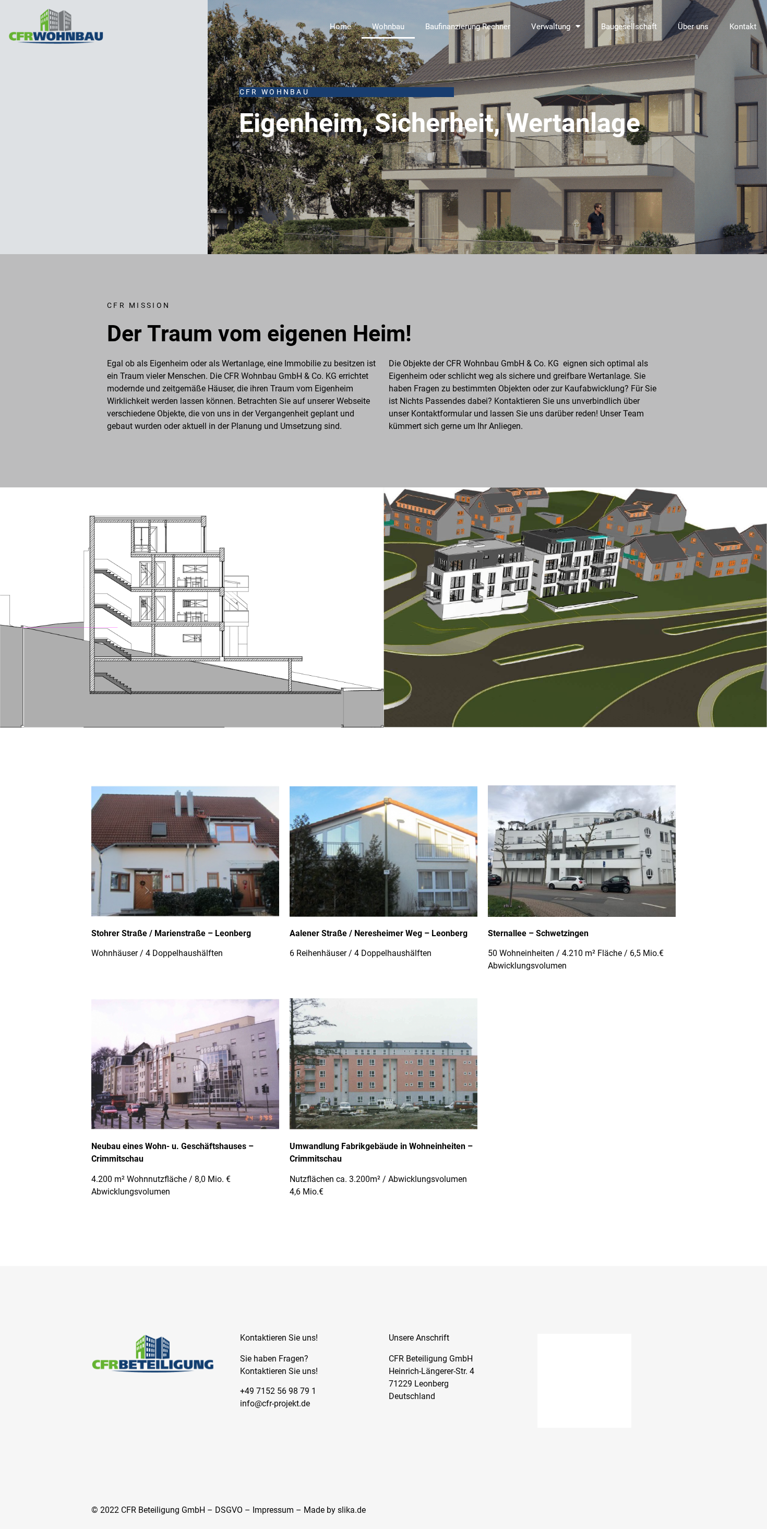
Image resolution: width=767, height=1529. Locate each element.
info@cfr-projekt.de (275, 1403)
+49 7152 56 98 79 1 (278, 1391)
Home (340, 26)
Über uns (693, 26)
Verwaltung (550, 26)
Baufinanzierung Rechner (467, 26)
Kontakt (743, 26)
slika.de (352, 1510)
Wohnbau (388, 26)
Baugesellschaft (629, 26)
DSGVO (229, 1510)
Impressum (273, 1510)
